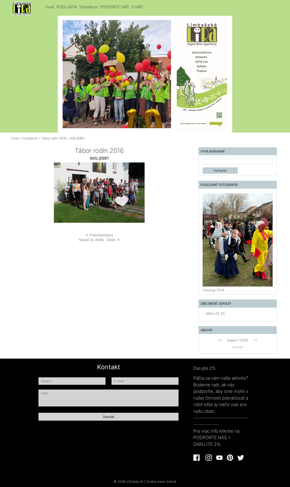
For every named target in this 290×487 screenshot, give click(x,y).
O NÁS (137, 7)
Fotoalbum (89, 7)
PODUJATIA (67, 7)
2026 (244, 340)
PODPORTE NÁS (114, 7)
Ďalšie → (113, 240)
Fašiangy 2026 (214, 290)
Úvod (49, 7)
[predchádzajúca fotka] (17, 193)
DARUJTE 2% (215, 313)
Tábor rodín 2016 (54, 138)
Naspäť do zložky (91, 240)
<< (220, 340)
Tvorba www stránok (161, 481)
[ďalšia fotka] (181, 193)
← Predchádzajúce (99, 235)
